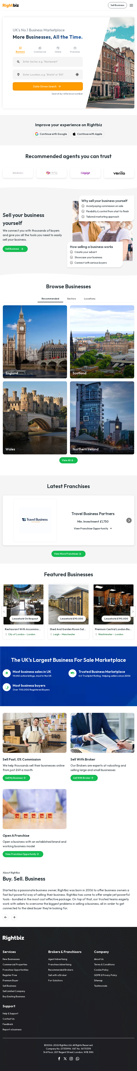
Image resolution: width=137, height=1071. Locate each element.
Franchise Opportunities (15, 969)
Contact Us (9, 1018)
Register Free (10, 975)
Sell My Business (14, 777)
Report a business (12, 1029)
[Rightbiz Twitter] (65, 1059)
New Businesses (11, 959)
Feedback (8, 1024)
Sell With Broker (81, 777)
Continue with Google (53, 134)
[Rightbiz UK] (11, 5)
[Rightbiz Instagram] (71, 1059)
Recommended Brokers (60, 969)
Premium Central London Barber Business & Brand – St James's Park (113, 629)
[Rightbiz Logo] (13, 939)
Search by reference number (67, 93)
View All (66, 460)
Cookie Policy (101, 969)
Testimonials (100, 985)
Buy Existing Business (14, 996)
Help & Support (10, 1013)
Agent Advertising (57, 959)
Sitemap (98, 980)
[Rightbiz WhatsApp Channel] (78, 1059)
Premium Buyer (10, 980)
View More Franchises (66, 553)
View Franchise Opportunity (91, 528)
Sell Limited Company (14, 991)
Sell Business (117, 5)
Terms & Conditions (104, 964)
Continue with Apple (89, 134)
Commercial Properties (15, 964)
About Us (99, 959)
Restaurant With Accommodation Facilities (23, 629)
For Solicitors (55, 980)
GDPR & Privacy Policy (105, 975)
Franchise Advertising (59, 964)
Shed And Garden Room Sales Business (68, 629)
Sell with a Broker (57, 975)
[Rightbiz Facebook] (59, 1059)
